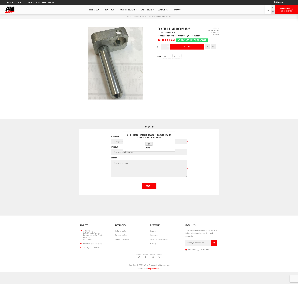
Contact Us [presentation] (149, 127)
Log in (274, 7)
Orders (153, 231)
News (44, 3)
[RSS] (159, 257)
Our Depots (20, 3)
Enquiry (114, 158)
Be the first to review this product (213, 32)
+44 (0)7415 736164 (191, 36)
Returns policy (121, 231)
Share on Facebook (170, 56)
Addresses (154, 235)
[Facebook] (145, 257)
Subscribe (192, 250)
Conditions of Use (122, 239)
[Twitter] (138, 257)
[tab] (149, 127)
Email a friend (213, 46)
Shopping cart (286, 10)
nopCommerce (154, 268)
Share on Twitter (165, 56)
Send (214, 243)
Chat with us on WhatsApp (193, 40)
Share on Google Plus (179, 56)
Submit (149, 186)
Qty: (158, 46)
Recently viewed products (160, 239)
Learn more (149, 148)
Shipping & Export (33, 3)
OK (149, 144)
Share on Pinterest (174, 56)
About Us (10, 3)
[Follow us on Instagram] (152, 257)
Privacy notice (121, 235)
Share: (159, 56)
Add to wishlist (207, 46)
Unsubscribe (204, 250)
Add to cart (187, 47)
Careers (51, 3)
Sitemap (153, 243)
